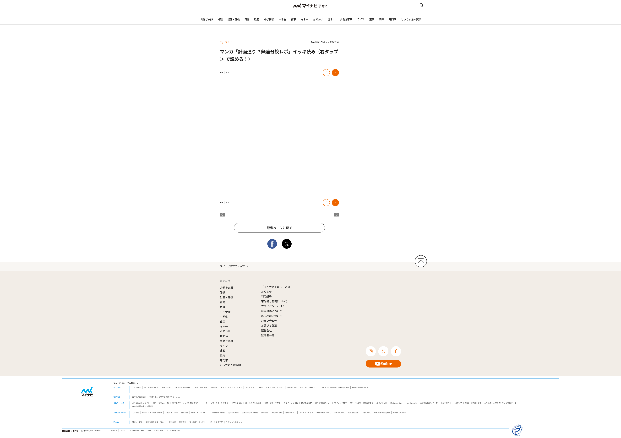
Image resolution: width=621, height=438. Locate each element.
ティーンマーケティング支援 (217, 403)
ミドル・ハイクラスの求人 (231, 387)
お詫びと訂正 (269, 325)
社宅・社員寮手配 (216, 422)
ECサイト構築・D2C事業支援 (361, 403)
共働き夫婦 (207, 19)
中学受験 (269, 19)
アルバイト (249, 387)
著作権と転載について (274, 301)
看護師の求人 (290, 412)
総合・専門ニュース (161, 403)
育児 (247, 19)
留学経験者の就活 (151, 387)
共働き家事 (346, 19)
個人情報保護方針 (173, 430)
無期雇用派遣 (353, 412)
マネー (304, 19)
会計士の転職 (233, 412)
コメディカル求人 (306, 412)
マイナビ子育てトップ (232, 266)
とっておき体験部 (411, 19)
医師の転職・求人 (323, 412)
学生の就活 (136, 387)
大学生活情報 (236, 403)
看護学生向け (167, 387)
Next (336, 214)
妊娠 (220, 19)
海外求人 (214, 387)
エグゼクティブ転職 (217, 412)
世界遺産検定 (306, 403)
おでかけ (318, 19)
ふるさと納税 (381, 403)
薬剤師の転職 (276, 412)
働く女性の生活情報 (253, 403)
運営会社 (266, 330)
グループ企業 (158, 430)
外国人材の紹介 (399, 412)
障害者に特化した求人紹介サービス (301, 387)
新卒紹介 (184, 412)
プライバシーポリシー (274, 306)
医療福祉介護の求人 (360, 387)
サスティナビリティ (137, 430)
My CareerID (412, 403)
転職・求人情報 (201, 387)
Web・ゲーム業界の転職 (152, 412)
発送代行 (172, 422)
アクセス (123, 430)
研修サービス (137, 422)
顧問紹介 (264, 412)
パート (260, 387)
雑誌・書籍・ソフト (273, 403)
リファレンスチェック (235, 422)
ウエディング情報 (291, 403)
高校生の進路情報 (139, 397)
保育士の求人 (339, 412)
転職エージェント (198, 412)
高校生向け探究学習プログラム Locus (164, 397)
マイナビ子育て (340, 403)
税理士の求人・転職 (250, 412)
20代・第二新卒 (171, 412)
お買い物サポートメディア (451, 403)
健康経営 (182, 422)
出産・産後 (233, 19)
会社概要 (114, 430)
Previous (222, 214)
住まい (331, 19)
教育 (256, 19)
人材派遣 (135, 412)
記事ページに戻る (279, 227)
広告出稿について (271, 311)
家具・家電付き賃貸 (473, 403)
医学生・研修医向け (183, 387)
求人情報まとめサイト (141, 403)
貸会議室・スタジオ (197, 422)
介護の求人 (366, 412)
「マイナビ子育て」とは (275, 287)
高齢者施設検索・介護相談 (142, 406)
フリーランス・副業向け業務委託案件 (334, 387)
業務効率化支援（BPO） (155, 422)
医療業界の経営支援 (382, 412)
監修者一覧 (267, 335)
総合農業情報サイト (323, 403)
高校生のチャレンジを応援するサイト (187, 403)
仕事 (293, 19)
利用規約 (266, 296)
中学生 (282, 19)
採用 (149, 430)
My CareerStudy (396, 403)
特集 (381, 19)
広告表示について (271, 316)
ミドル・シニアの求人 (275, 387)
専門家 (392, 19)
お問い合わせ (269, 321)
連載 (371, 19)
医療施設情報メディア (429, 403)
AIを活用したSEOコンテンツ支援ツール (500, 403)
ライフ (361, 19)
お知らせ (266, 291)
